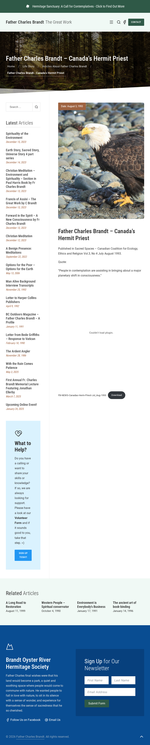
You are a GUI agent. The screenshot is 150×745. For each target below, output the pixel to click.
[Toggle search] (119, 22)
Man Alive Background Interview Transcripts (20, 283)
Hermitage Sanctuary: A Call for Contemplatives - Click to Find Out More (78, 6)
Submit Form (96, 703)
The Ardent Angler (18, 351)
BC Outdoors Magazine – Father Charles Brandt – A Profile (23, 318)
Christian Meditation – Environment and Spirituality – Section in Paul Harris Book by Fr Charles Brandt (21, 179)
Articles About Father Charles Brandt (64, 66)
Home (11, 66)
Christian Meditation (19, 236)
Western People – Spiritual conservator (55, 605)
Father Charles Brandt (30, 736)
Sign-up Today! (23, 555)
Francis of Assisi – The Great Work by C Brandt (21, 201)
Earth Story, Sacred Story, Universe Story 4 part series (22, 154)
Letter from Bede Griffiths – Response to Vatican (22, 337)
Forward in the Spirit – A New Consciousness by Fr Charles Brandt (23, 219)
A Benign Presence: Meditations (19, 250)
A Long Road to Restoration (16, 605)
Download (116, 395)
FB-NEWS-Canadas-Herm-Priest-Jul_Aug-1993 (82, 395)
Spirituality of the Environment (17, 136)
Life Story (28, 66)
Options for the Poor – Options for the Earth (20, 267)
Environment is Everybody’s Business (91, 605)
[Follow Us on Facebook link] (124, 22)
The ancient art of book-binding (124, 605)
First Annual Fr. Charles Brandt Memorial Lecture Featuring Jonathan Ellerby (22, 386)
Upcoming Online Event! (21, 405)
